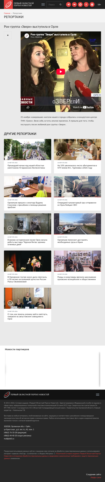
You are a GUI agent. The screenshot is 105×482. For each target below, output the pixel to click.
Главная (7, 13)
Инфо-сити (96, 477)
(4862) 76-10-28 (10, 432)
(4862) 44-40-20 (10, 435)
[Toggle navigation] (43, 4)
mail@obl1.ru (9, 439)
